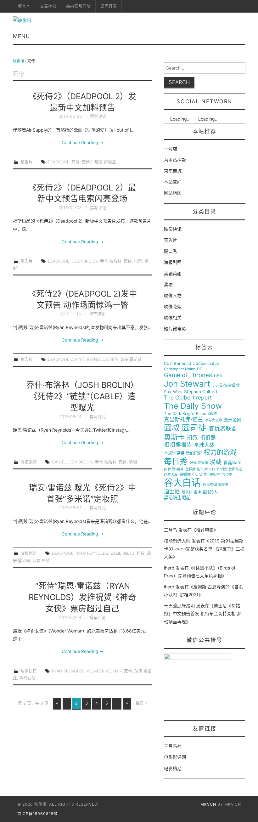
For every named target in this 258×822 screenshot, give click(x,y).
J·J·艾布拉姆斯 (225, 385)
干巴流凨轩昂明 (179, 605)
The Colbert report (188, 397)
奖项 (168, 284)
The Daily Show (193, 406)
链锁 (133, 462)
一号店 (170, 148)
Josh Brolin (84, 261)
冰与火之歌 (213, 420)
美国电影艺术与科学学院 (206, 470)
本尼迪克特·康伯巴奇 (183, 453)
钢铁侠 (187, 492)
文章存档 (48, 6)
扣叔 (192, 437)
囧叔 (172, 428)
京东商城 (173, 170)
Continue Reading (83, 142)
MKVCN (208, 804)
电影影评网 (175, 757)
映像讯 (18, 61)
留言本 (24, 6)
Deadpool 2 (60, 359)
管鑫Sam (232, 462)
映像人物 (173, 295)
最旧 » (141, 703)
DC (200, 369)
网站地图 (173, 193)
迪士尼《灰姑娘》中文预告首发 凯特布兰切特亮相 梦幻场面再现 (202, 613)
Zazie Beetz (122, 553)
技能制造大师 (177, 540)
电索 (138, 261)
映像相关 (173, 317)
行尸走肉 (199, 475)
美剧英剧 (173, 273)
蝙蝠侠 (185, 475)
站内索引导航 (78, 6)
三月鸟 (170, 529)
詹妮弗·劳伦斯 (221, 475)
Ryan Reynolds (91, 359)
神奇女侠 (27, 678)
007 (168, 363)
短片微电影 (175, 328)
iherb (169, 567)
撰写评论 (98, 116)
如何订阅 (108, 6)
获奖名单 (171, 475)
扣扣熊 (208, 438)
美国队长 (235, 470)
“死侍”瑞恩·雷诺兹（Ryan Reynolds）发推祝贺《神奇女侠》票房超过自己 (82, 597)
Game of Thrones (188, 375)
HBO (218, 376)
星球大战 (204, 445)
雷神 (197, 492)
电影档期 (173, 768)
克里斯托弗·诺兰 (183, 419)
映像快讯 (28, 671)
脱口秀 (170, 251)
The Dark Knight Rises (185, 413)
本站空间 (173, 181)
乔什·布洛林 (110, 261)
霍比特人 (209, 492)
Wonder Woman (104, 671)
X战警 (212, 414)
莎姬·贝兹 (41, 560)
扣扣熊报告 (178, 445)
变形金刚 (232, 419)
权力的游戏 (220, 452)
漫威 (216, 462)
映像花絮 (173, 306)
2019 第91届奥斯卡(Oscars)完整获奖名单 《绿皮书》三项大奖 (204, 548)
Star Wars (173, 392)
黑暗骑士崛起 (177, 497)
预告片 (26, 162)
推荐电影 (205, 529)
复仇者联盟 (223, 429)
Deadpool (58, 162)
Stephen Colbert (200, 391)
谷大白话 (182, 482)
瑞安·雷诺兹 (105, 162)
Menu (21, 36)
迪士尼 (172, 492)
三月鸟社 (173, 746)
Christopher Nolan (179, 369)
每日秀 (176, 461)
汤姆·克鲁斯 (199, 463)
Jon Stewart (187, 383)
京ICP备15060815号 (37, 813)
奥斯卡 (174, 437)
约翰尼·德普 (174, 470)
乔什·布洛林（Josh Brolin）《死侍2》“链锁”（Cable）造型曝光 (82, 396)
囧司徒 (194, 428)
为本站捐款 (175, 159)
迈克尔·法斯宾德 (215, 485)
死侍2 (87, 162)
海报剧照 (28, 462)
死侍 (75, 162)
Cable (58, 462)
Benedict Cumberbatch (196, 363)
